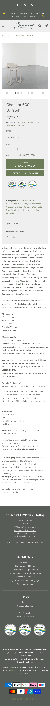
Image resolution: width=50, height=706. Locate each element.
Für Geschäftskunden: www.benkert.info (25, 542)
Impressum (25, 562)
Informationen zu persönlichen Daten (25, 573)
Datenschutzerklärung (25, 566)
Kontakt (25, 609)
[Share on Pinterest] (14, 237)
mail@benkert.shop (27, 536)
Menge (8, 144)
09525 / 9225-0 (27, 533)
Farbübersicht (25, 613)
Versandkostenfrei (18, 13)
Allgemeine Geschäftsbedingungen (25, 580)
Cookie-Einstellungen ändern (25, 569)
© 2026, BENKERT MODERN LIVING (24, 699)
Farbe (8, 131)
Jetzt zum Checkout (25, 173)
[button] (7, 93)
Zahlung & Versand (25, 584)
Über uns (25, 602)
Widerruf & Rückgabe (25, 577)
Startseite (5, 35)
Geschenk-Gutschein (25, 616)
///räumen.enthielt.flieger (25, 530)
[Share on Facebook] (7, 237)
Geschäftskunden (25, 606)
